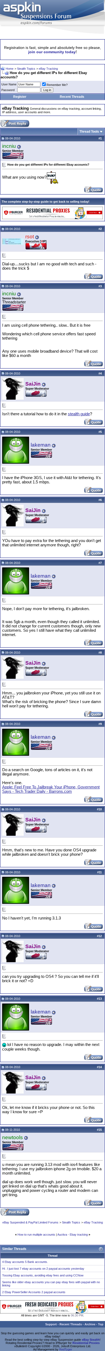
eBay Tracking (48, 68)
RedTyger (65, 1349)
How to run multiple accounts (36, 1234)
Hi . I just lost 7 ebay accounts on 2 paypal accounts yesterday (43, 1268)
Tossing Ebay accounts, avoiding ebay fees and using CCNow (42, 1275)
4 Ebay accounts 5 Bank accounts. (25, 1261)
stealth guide (79, 414)
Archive (90, 1324)
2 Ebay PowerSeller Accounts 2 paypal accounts (33, 1292)
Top (100, 1324)
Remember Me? (57, 84)
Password (8, 90)
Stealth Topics (26, 68)
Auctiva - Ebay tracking (72, 1234)
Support (51, 1324)
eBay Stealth (91, 1339)
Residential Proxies (86, 1343)
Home (9, 68)
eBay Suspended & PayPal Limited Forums (30, 1222)
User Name (8, 84)
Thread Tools (89, 131)
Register (19, 97)
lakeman (41, 445)
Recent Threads (72, 97)
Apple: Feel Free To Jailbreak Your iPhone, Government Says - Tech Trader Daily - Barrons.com (51, 789)
